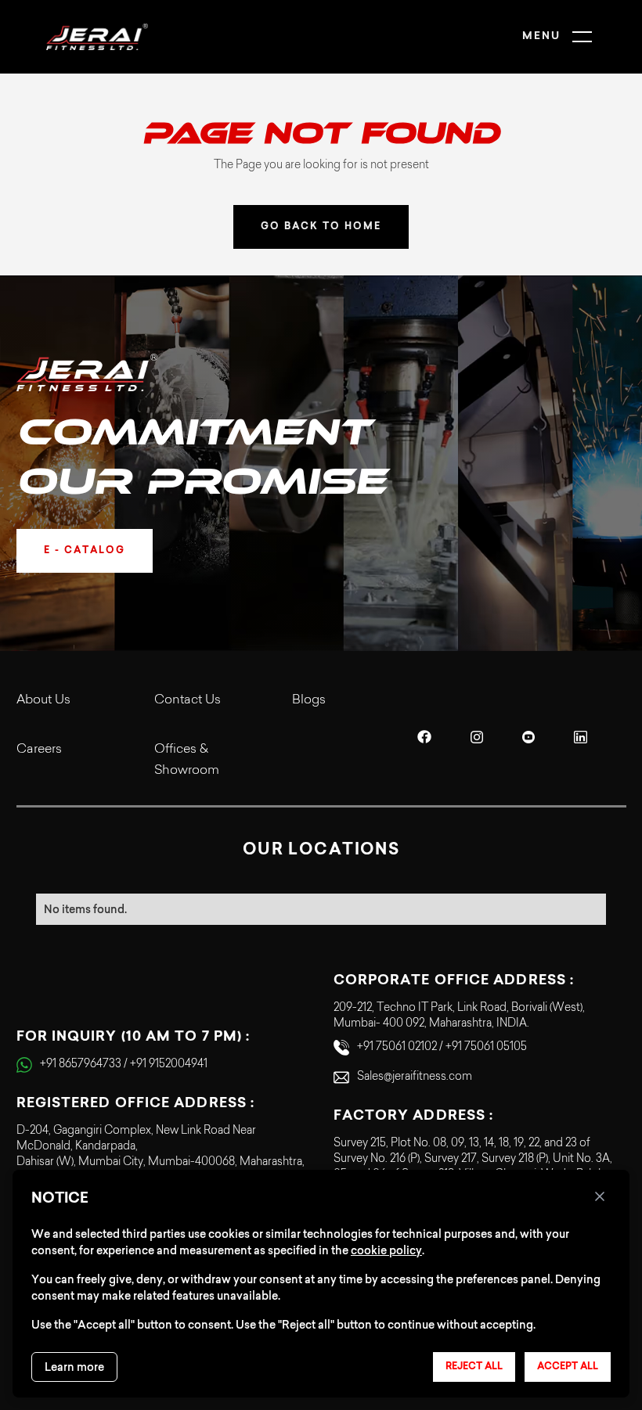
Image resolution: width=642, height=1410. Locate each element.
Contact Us (187, 700)
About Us (43, 700)
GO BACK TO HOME (321, 227)
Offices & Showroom (186, 760)
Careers (39, 749)
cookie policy (386, 1250)
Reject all (474, 1367)
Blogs (309, 700)
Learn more (74, 1367)
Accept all (567, 1367)
